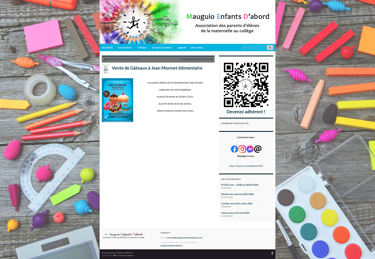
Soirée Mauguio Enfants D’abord (194, 59)
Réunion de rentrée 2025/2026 (237, 194)
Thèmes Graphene (126, 255)
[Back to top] (368, 252)
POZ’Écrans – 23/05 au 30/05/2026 (239, 184)
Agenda (182, 47)
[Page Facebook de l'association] (272, 253)
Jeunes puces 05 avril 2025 (235, 212)
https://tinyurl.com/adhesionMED (246, 165)
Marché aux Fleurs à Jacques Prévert (123, 59)
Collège (142, 47)
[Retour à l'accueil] (187, 22)
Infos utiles (197, 47)
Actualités (107, 47)
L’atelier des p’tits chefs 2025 (237, 203)
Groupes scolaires (162, 47)
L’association (124, 47)
